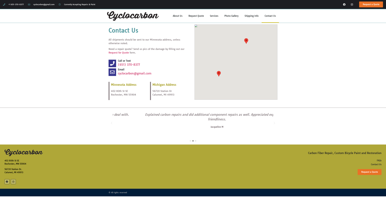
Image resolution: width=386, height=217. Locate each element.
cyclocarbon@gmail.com (134, 73)
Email (121, 69)
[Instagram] (352, 4)
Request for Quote (119, 52)
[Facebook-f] (344, 4)
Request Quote (196, 15)
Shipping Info (252, 15)
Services (214, 15)
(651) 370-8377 (129, 64)
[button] (246, 41)
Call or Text (124, 60)
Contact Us (270, 15)
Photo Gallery (231, 15)
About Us (177, 15)
